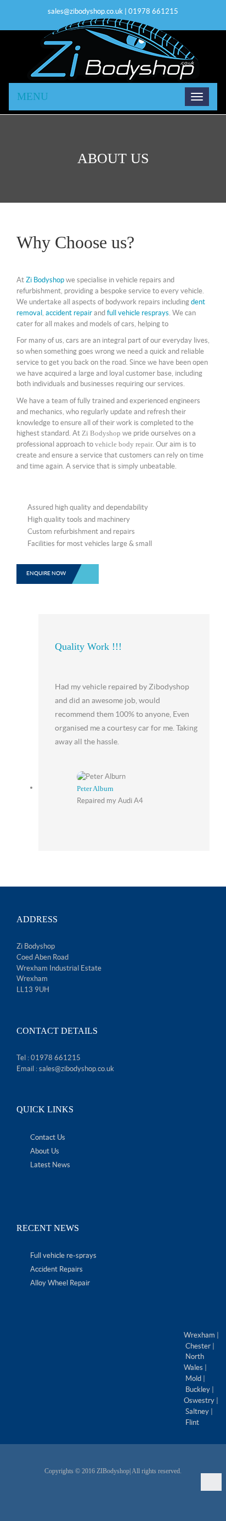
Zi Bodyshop (45, 280)
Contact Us (47, 1137)
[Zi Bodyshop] (113, 49)
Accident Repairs (56, 1269)
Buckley (197, 1389)
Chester (198, 1346)
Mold (193, 1378)
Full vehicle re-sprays (63, 1255)
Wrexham (199, 1335)
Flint (192, 1422)
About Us (44, 1151)
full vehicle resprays (138, 313)
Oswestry (199, 1400)
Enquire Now (46, 573)
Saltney (197, 1411)
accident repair (69, 313)
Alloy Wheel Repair (60, 1283)
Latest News (50, 1165)
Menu (32, 96)
